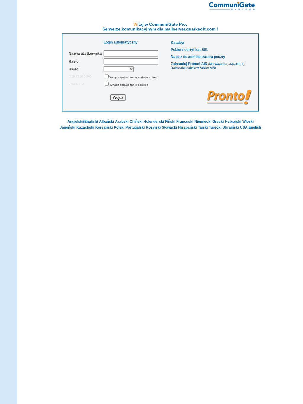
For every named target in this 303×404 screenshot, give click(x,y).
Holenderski (154, 121)
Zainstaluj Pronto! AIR (189, 64)
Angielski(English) (82, 121)
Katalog (177, 43)
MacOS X (237, 64)
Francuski (184, 121)
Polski (119, 127)
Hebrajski (233, 121)
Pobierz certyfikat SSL (189, 50)
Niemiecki (202, 121)
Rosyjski (153, 127)
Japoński (67, 127)
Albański (106, 121)
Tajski (203, 127)
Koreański (104, 127)
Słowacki (169, 127)
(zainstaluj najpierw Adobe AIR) (193, 67)
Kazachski (85, 127)
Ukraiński (231, 127)
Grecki (218, 121)
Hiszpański (187, 127)
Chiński (136, 121)
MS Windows (218, 64)
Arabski (121, 121)
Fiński (170, 121)
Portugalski (135, 127)
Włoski (248, 121)
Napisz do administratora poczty (198, 57)
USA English (250, 127)
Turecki (215, 127)
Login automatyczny (121, 42)
